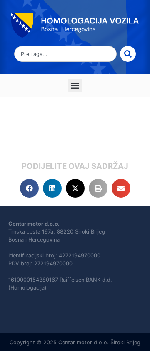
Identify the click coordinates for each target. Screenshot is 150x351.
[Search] (128, 54)
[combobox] (65, 54)
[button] (75, 85)
